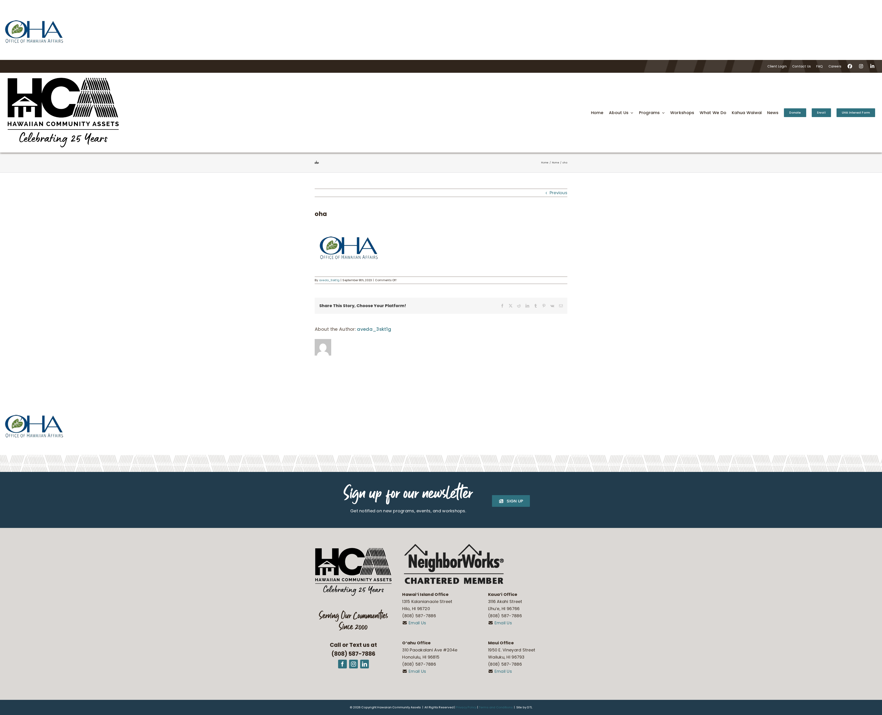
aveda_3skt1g (329, 280)
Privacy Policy (466, 707)
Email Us (417, 623)
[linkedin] (364, 664)
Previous (558, 193)
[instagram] (353, 664)
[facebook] (342, 664)
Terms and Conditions (495, 707)
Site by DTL (524, 707)
